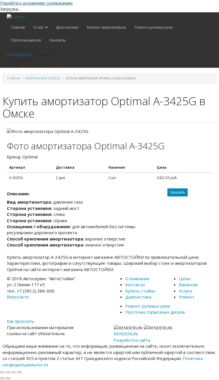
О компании (137, 278)
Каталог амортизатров (106, 27)
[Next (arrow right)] (8, 378)
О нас (39, 27)
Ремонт (186, 297)
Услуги (185, 291)
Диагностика (67, 27)
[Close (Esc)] (2, 372)
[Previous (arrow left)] (2, 378)
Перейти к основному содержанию (36, 3)
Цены (184, 278)
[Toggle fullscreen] (13, 372)
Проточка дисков (26, 40)
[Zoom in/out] (19, 372)
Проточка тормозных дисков (155, 312)
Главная (18, 27)
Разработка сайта (132, 340)
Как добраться (19, 54)
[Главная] (16, 16)
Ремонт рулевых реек (154, 27)
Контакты (58, 40)
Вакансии (188, 284)
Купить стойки (140, 291)
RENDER (126, 334)
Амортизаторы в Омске (42, 78)
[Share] (8, 372)
